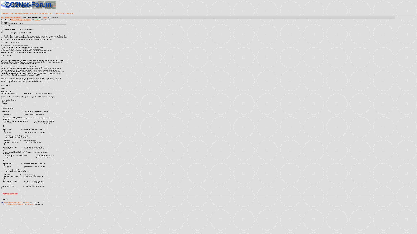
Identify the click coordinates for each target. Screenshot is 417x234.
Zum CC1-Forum (55, 13)
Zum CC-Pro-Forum (67, 13)
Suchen (41, 13)
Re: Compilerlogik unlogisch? (11, 17)
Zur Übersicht (5, 13)
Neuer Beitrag (33, 13)
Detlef (45, 17)
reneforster (30, 204)
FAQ (46, 13)
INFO (12, 13)
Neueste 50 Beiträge (21, 13)
